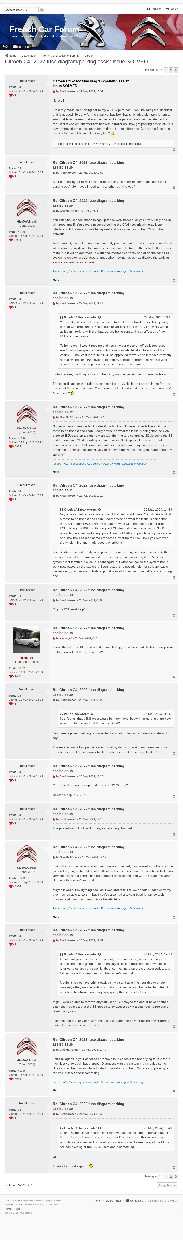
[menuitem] (21, 47)
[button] (176, 70)
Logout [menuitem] (174, 9)
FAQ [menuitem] (5, 46)
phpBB (21, 1200)
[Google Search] (41, 9)
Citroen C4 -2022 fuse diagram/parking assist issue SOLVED (76, 61)
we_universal (17, 1204)
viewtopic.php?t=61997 (69, 795)
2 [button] (171, 70)
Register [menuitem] (156, 9)
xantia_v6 (71, 714)
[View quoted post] (100, 317)
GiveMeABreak (75, 317)
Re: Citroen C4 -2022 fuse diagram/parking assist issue (88, 165)
